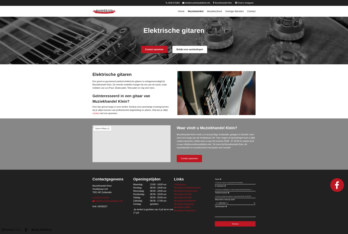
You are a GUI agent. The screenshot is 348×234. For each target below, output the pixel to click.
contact (95, 113)
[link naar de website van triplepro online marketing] (11, 230)
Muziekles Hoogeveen (185, 210)
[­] (347, 11)
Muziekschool (214, 11)
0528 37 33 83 (102, 198)
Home (181, 11)
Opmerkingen (220, 206)
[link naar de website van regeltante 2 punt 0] (38, 230)
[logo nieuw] (104, 11)
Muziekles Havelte (183, 197)
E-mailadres (219, 186)
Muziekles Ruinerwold (184, 201)
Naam (217, 179)
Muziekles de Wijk (183, 194)
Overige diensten (234, 11)
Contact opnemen (154, 49)
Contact (251, 11)
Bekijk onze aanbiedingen (189, 49)
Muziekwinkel (195, 11)
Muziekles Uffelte (182, 207)
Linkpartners (180, 184)
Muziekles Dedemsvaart (185, 191)
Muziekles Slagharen (184, 204)
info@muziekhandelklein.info (109, 201)
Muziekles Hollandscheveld (187, 188)
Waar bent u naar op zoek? (225, 200)
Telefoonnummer (221, 193)
